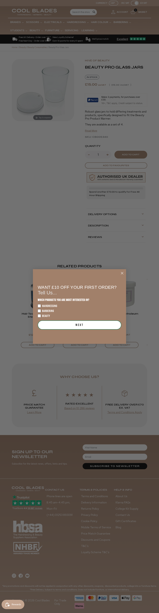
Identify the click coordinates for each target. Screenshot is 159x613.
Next (80, 325)
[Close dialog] (122, 273)
